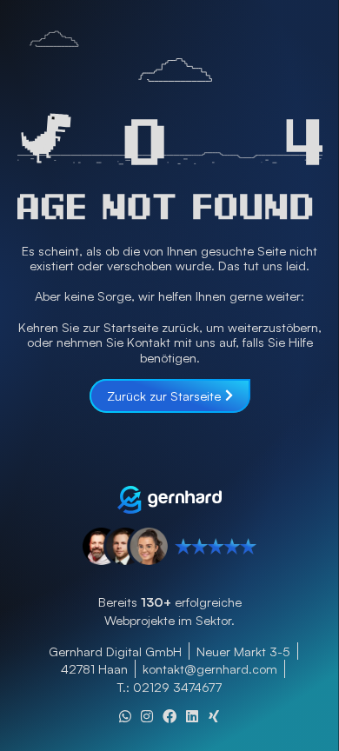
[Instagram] (147, 716)
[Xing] (214, 716)
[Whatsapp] (125, 716)
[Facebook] (169, 716)
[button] (169, 628)
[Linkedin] (192, 716)
